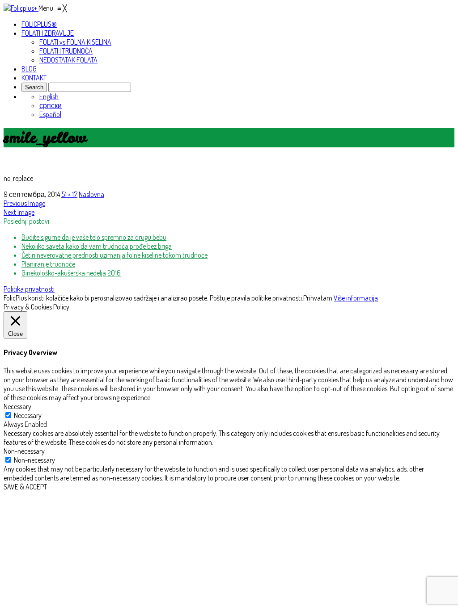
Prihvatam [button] (317, 297)
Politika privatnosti (29, 288)
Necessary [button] (17, 406)
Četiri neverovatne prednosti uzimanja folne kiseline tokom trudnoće (114, 255)
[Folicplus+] (21, 8)
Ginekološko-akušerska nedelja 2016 (71, 272)
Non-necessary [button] (24, 451)
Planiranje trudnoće (48, 263)
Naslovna (91, 194)
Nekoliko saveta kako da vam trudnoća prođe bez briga (96, 246)
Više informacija (356, 297)
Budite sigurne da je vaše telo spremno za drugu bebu (93, 237)
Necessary (28, 415)
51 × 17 (69, 194)
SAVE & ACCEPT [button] (25, 486)
